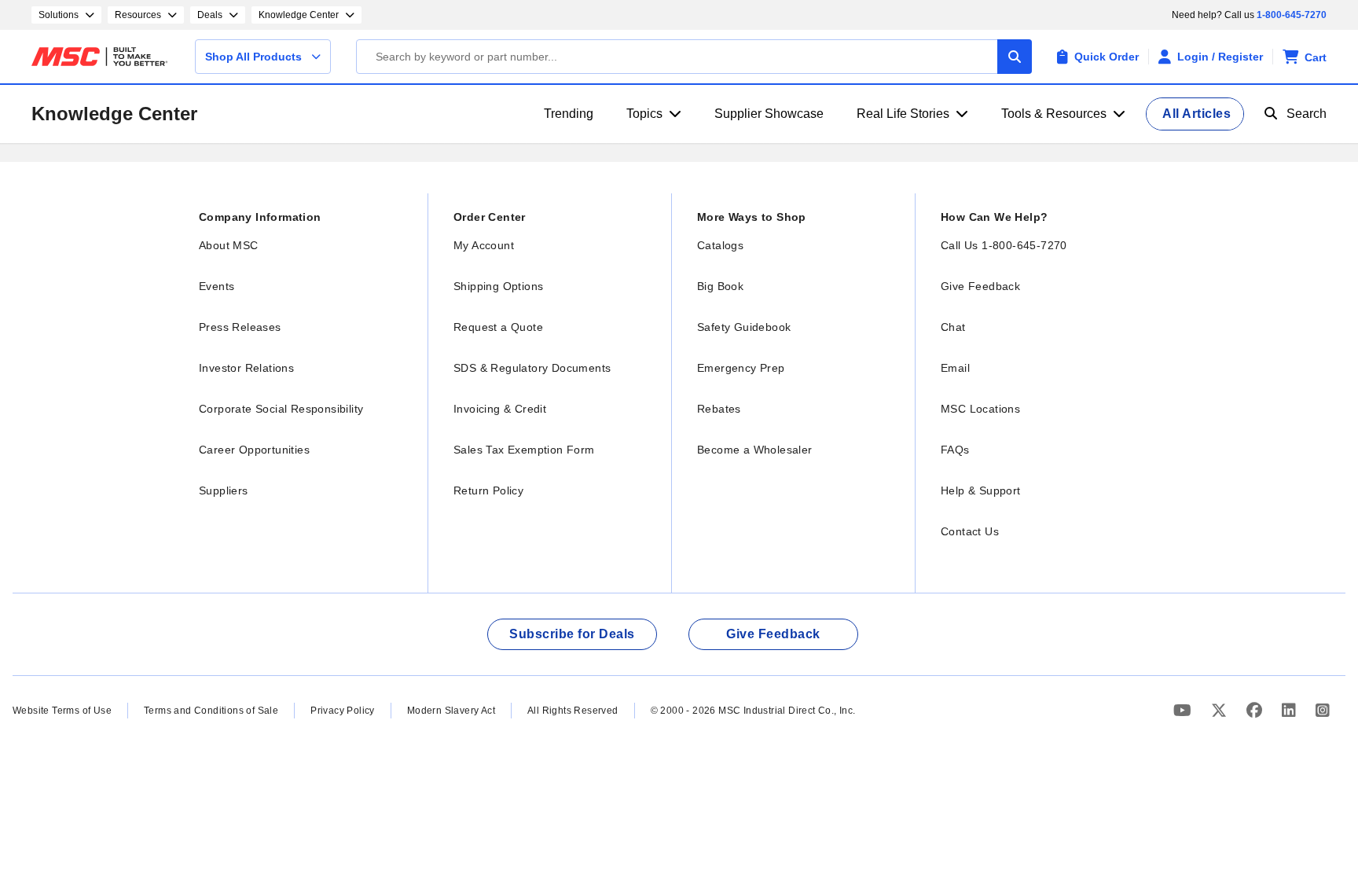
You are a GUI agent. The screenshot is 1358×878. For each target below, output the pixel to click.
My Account (483, 245)
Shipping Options (498, 286)
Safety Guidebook (744, 327)
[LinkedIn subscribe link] (1291, 710)
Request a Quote (498, 327)
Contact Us (970, 531)
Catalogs (720, 245)
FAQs (955, 449)
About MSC (229, 245)
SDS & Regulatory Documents (532, 368)
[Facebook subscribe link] (1256, 710)
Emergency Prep (741, 368)
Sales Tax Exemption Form (524, 449)
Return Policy (488, 490)
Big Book (720, 286)
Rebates (719, 408)
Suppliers (223, 490)
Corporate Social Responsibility (281, 408)
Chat (953, 327)
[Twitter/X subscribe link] (1221, 710)
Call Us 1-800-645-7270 (1004, 245)
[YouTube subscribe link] (1184, 710)
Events (216, 286)
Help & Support (981, 490)
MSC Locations (980, 408)
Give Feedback (980, 286)
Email (955, 368)
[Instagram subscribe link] (1323, 710)
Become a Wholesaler (755, 449)
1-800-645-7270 (1292, 14)
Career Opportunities (254, 449)
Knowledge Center (114, 113)
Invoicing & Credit (499, 408)
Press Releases (240, 327)
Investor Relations (246, 368)
